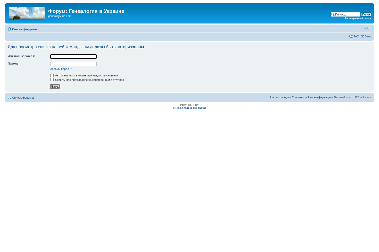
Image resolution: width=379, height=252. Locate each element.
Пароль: (14, 63)
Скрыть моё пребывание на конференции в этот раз (89, 79)
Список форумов (24, 29)
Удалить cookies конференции (312, 97)
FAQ (356, 36)
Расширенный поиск (357, 18)
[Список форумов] (27, 12)
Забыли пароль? (61, 68)
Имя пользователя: (21, 56)
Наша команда (280, 97)
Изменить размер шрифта (367, 28)
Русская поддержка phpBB (189, 107)
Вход (368, 36)
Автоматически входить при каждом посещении (86, 75)
